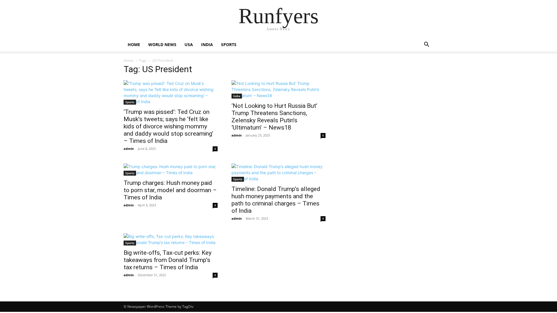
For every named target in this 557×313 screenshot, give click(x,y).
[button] (426, 45)
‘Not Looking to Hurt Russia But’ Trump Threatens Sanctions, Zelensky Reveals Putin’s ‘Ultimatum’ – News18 (274, 116)
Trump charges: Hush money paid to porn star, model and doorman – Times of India (170, 190)
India (207, 44)
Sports (228, 44)
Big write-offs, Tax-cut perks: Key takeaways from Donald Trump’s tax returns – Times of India (167, 260)
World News (162, 44)
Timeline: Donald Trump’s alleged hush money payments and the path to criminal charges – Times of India (276, 199)
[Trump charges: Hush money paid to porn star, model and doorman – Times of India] (171, 169)
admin (129, 148)
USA (189, 44)
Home (134, 44)
